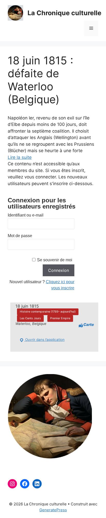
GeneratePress (53, 509)
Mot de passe (20, 236)
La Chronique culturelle (64, 13)
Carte (88, 324)
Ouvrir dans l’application (44, 340)
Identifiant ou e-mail (25, 215)
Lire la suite (20, 157)
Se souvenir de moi (54, 260)
